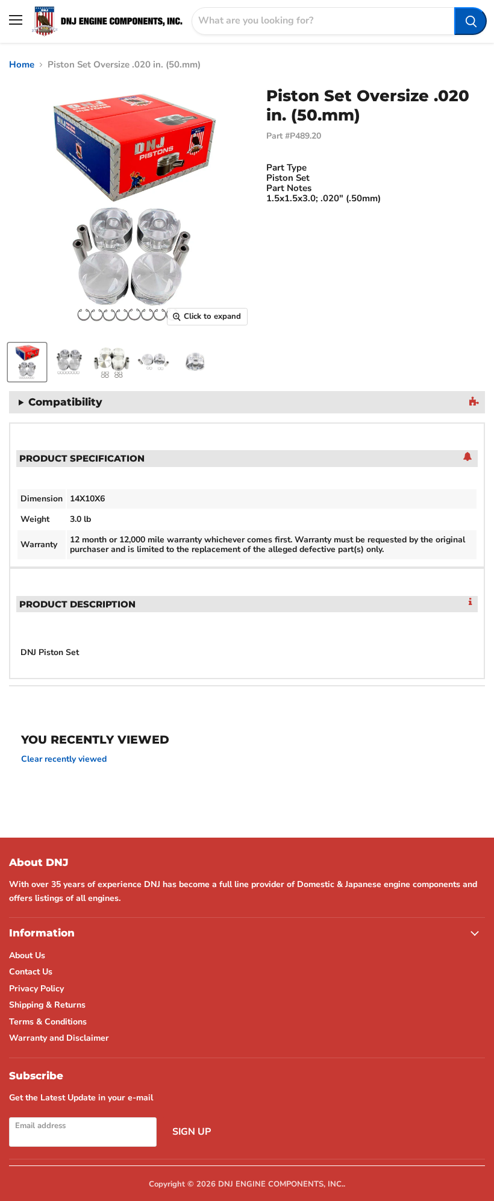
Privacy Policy (36, 988)
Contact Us (30, 971)
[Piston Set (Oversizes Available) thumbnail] (27, 362)
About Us (27, 955)
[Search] (470, 21)
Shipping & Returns (47, 1005)
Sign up (191, 1131)
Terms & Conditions (48, 1021)
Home (21, 65)
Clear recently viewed (64, 759)
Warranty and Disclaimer (59, 1038)
